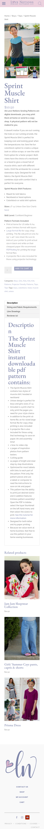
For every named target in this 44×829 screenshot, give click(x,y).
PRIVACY (8, 823)
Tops (20, 16)
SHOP (22, 792)
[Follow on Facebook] (17, 817)
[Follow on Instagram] (22, 817)
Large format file (13, 231)
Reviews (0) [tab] (12, 316)
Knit (28, 281)
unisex (11, 291)
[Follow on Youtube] (27, 817)
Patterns (7, 284)
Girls (20, 281)
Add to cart (22, 268)
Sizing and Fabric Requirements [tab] (22, 307)
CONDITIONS (20, 823)
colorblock (22, 288)
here (6, 210)
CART (22, 802)
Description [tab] (12, 303)
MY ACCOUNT (22, 797)
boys (15, 288)
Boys (14, 16)
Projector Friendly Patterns (22, 284)
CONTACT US (22, 787)
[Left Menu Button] (8, 3)
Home (7, 16)
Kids (25, 281)
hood (30, 288)
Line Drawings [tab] (13, 311)
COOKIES (33, 823)
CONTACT (35, 827)
